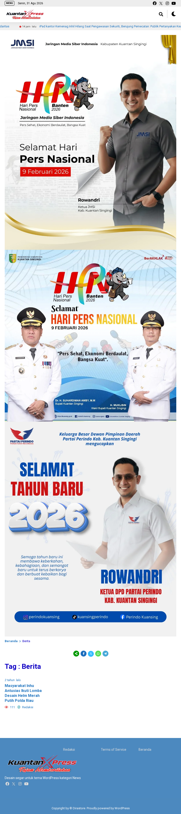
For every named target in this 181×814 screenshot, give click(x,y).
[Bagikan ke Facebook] (83, 653)
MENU (9, 3)
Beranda (11, 641)
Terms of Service (113, 749)
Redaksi (69, 749)
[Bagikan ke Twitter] (91, 653)
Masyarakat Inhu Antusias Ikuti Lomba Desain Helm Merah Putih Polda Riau (23, 693)
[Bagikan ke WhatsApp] (98, 653)
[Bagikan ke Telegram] (105, 653)
